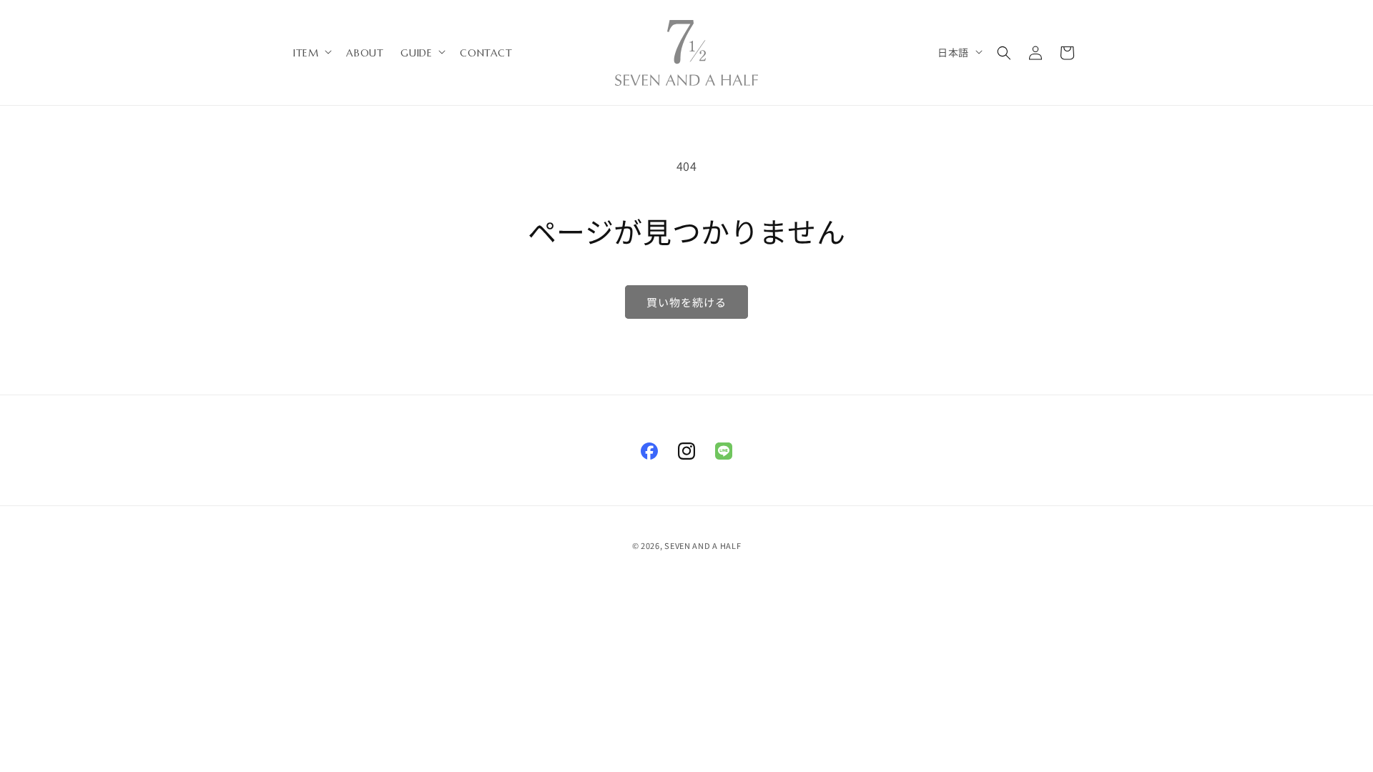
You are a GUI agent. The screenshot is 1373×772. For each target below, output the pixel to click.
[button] (311, 53)
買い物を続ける (686, 302)
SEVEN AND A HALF (702, 545)
